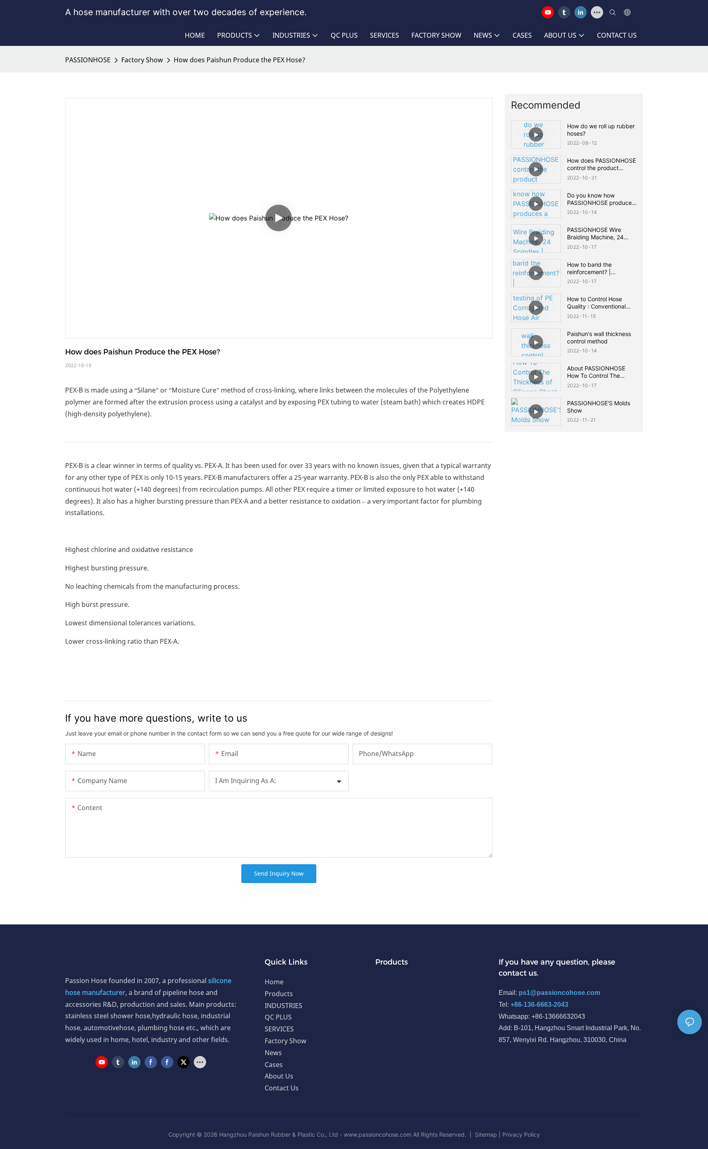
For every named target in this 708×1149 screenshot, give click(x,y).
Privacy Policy (521, 1134)
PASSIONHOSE (88, 59)
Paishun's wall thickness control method (599, 337)
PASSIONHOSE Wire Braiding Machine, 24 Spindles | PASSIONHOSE (601, 233)
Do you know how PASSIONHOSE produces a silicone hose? (601, 199)
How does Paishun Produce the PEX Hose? (239, 59)
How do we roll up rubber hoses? (601, 130)
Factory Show (142, 59)
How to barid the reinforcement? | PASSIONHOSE (589, 268)
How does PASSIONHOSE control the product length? (601, 164)
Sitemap (486, 1134)
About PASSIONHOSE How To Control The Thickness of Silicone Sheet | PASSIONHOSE (598, 372)
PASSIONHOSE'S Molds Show (598, 407)
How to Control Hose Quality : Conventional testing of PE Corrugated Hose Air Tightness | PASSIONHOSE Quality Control (600, 302)
